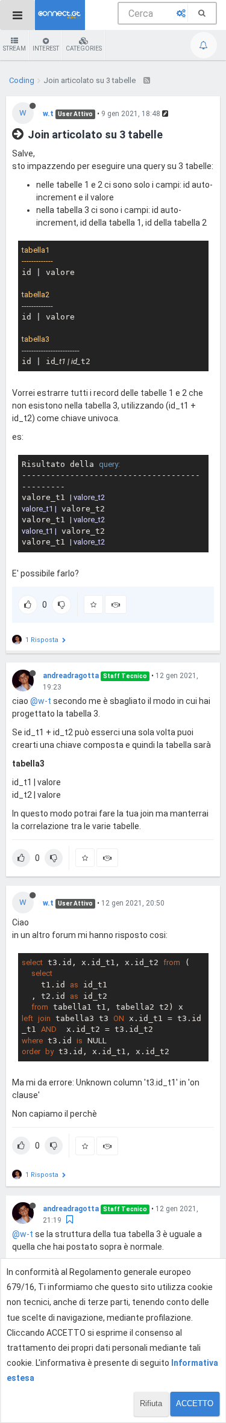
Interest (46, 48)
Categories (84, 48)
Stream (14, 48)
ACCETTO (194, 1403)
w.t (48, 114)
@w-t (40, 701)
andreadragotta (71, 675)
